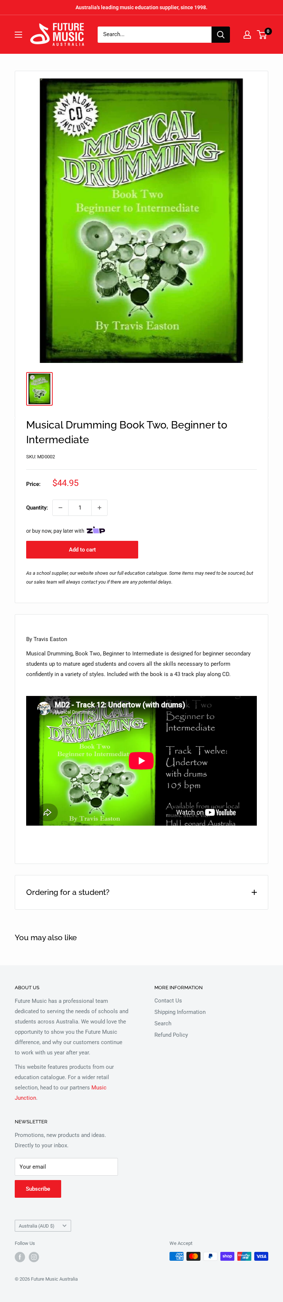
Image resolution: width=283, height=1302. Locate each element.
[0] (262, 34)
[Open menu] (18, 35)
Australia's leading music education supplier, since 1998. (141, 7)
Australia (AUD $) (37, 1226)
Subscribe (38, 1189)
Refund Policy (171, 1035)
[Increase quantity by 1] (99, 507)
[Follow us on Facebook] (20, 1257)
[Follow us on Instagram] (34, 1257)
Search (162, 1023)
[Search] (221, 35)
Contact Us (168, 1000)
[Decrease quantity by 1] (60, 507)
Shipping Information (180, 1012)
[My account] (247, 35)
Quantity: (37, 507)
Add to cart (82, 549)
